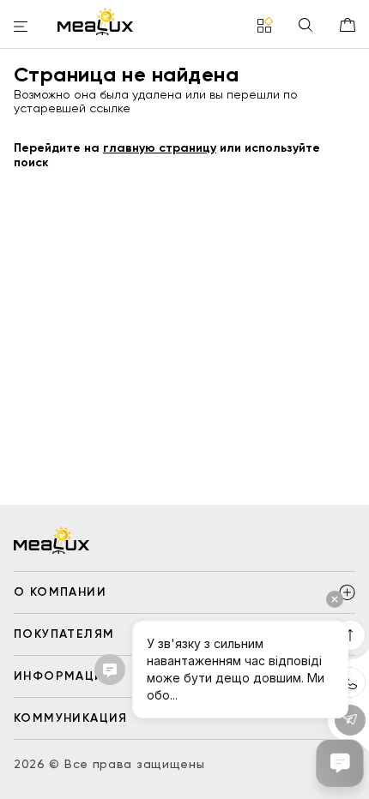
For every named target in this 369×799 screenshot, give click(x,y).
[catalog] (265, 26)
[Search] (305, 26)
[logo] (95, 21)
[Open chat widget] (340, 763)
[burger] (20, 27)
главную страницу (159, 148)
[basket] (347, 25)
